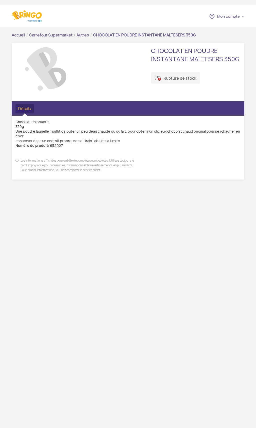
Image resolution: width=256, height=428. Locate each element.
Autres (82, 35)
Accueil (18, 35)
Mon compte (228, 16)
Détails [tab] (24, 108)
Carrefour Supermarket (50, 35)
